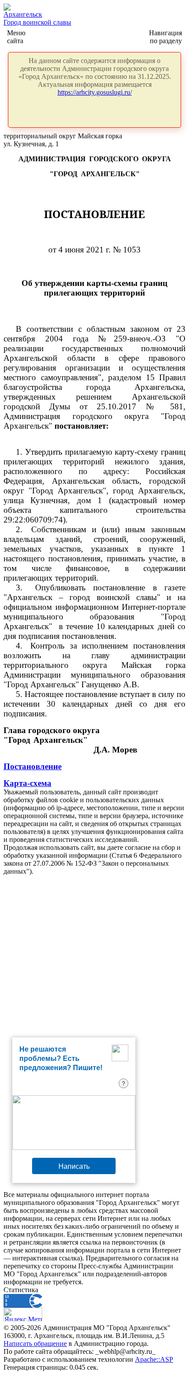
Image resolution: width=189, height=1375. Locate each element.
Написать (74, 1166)
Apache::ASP (154, 1359)
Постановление (33, 766)
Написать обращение (35, 1343)
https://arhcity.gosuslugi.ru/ (95, 92)
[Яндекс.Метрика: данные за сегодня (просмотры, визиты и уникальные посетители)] (23, 1314)
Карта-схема (27, 783)
